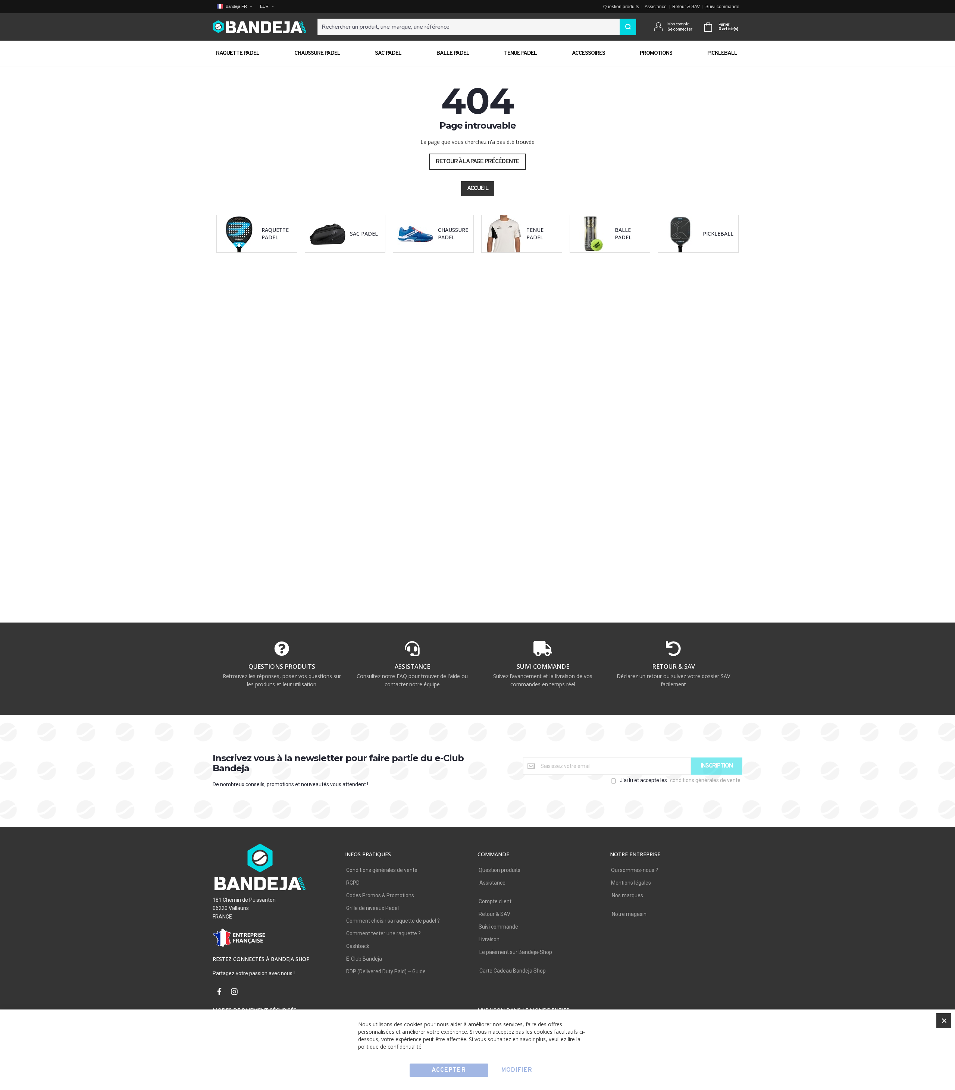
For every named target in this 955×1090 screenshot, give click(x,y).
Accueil (477, 188)
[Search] (628, 27)
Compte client (495, 901)
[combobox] (476, 27)
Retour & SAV (686, 6)
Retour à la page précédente (477, 162)
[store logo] (259, 27)
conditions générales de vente (705, 780)
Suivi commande (722, 6)
